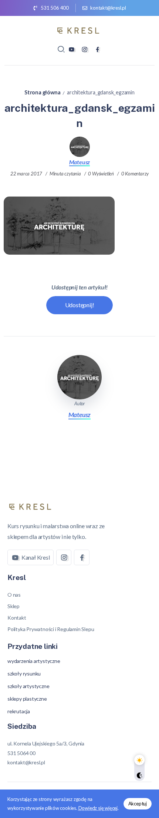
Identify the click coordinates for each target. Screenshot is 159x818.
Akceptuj (137, 804)
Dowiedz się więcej (98, 808)
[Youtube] (71, 49)
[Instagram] (84, 49)
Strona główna (42, 92)
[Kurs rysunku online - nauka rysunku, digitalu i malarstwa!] (79, 29)
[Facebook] (97, 49)
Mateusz (79, 161)
